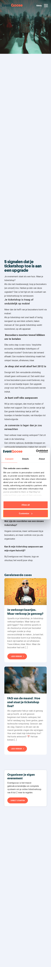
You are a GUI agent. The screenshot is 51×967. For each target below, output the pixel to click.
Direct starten (18, 800)
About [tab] (42, 459)
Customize (24, 513)
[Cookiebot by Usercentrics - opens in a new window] (36, 451)
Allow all (25, 505)
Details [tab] (25, 459)
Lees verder (16, 656)
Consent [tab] (9, 459)
